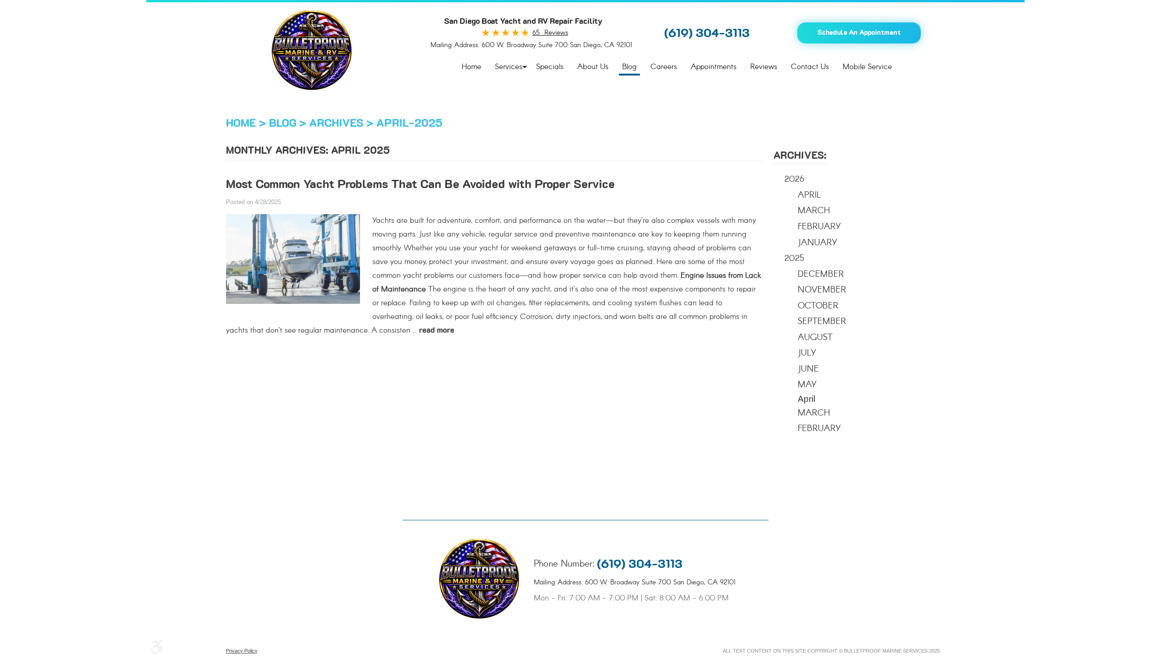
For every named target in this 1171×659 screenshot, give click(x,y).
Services (508, 67)
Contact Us (810, 67)
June (808, 369)
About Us (592, 67)
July (807, 353)
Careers (663, 67)
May (807, 384)
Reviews (763, 67)
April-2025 (409, 123)
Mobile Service (867, 67)
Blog (629, 67)
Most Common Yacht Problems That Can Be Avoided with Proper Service (420, 184)
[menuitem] (471, 67)
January (817, 243)
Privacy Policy (242, 651)
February (819, 227)
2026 (794, 179)
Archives (336, 123)
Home (471, 67)
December (821, 274)
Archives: (800, 156)
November (822, 290)
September (822, 321)
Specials (550, 67)
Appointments (713, 67)
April (809, 195)
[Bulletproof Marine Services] (312, 50)
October (818, 306)
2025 (794, 258)
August (815, 337)
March (814, 211)
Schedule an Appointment (859, 32)
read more (436, 330)
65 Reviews (550, 33)
